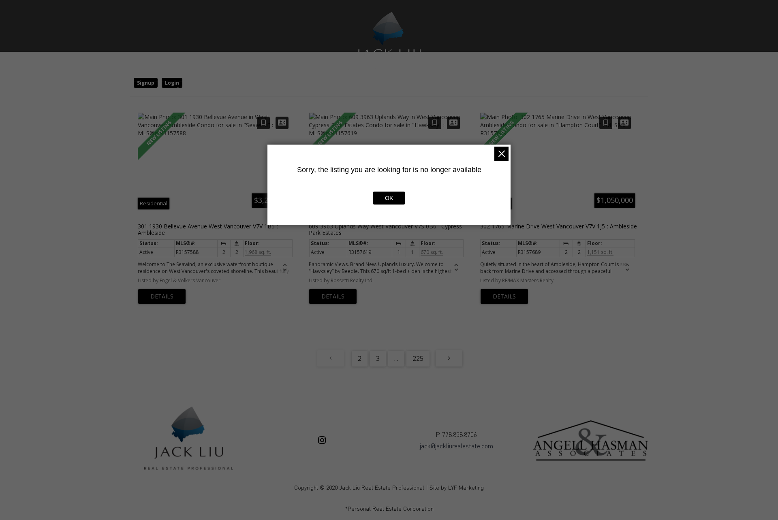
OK (389, 198)
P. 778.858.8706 (456, 434)
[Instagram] (322, 440)
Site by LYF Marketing (457, 487)
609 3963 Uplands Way (385, 229)
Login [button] (172, 82)
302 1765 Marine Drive (558, 226)
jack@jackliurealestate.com (456, 446)
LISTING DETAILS (162, 296)
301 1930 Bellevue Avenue (206, 229)
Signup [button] (145, 82)
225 (418, 358)
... (396, 358)
